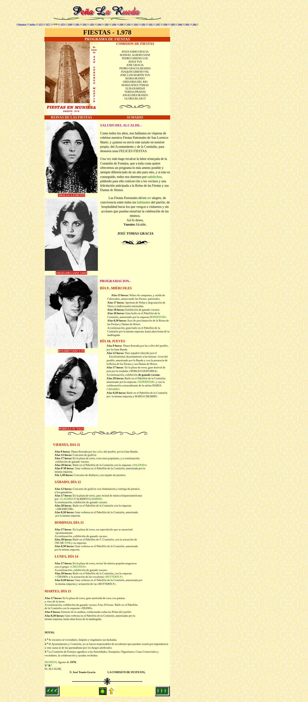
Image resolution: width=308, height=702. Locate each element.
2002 (195, 24)
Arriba (32, 24)
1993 (143, 24)
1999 (173, 24)
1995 (151, 24)
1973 (41, 24)
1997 (158, 24)
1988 (121, 24)
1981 (77, 24)
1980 (70, 24)
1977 (48, 24)
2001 (187, 24)
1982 (85, 24)
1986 (114, 24)
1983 (92, 24)
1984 (99, 24)
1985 (107, 24)
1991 (129, 24)
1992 (136, 24)
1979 (63, 24)
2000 (180, 24)
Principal (22, 24)
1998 (165, 24)
